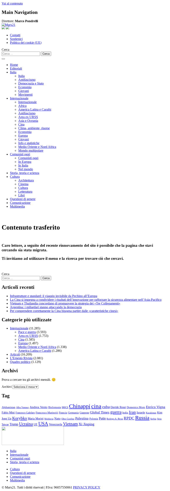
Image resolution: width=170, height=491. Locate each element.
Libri (21, 195)
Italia (13, 72)
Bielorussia (54, 407)
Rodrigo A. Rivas (115, 418)
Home (14, 65)
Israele (141, 412)
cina (96, 406)
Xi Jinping (86, 424)
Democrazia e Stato (31, 83)
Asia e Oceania (28, 120)
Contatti (15, 35)
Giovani (23, 91)
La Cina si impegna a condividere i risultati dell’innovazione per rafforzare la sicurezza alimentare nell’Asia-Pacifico (86, 299)
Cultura (15, 176)
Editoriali (16, 68)
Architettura (26, 180)
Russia (142, 418)
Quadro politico (20, 362)
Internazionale (19, 98)
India (125, 412)
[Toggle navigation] (3, 58)
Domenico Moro (136, 407)
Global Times (99, 412)
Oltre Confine (67, 418)
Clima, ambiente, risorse (34, 128)
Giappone (84, 412)
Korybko (19, 418)
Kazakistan (151, 413)
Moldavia (48, 418)
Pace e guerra (27, 332)
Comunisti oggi (20, 154)
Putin (102, 418)
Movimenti (25, 94)
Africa (22, 106)
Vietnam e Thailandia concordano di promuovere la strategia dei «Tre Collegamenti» (65, 303)
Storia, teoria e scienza (24, 173)
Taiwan (5, 424)
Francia (63, 412)
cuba (106, 407)
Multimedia (17, 206)
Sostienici (16, 39)
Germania (73, 412)
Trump (14, 424)
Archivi (7, 386)
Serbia (153, 419)
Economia (25, 87)
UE (36, 424)
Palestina (82, 418)
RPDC (129, 418)
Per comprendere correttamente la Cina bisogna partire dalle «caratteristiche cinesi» (64, 311)
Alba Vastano (22, 407)
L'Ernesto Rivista (21, 358)
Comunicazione (20, 202)
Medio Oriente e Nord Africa (37, 147)
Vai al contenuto (12, 3)
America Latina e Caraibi (34, 109)
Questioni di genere (22, 199)
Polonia (93, 418)
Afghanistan (8, 407)
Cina (21, 124)
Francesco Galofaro (25, 412)
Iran (132, 412)
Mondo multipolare (30, 150)
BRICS (65, 407)
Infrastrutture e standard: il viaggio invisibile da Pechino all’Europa (53, 296)
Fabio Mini (8, 412)
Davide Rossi (118, 407)
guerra (115, 412)
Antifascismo (26, 79)
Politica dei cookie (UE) (25, 42)
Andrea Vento (38, 407)
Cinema (23, 184)
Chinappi (79, 406)
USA (43, 423)
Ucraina (26, 423)
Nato (57, 418)
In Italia (23, 165)
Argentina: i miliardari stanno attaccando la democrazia (46, 307)
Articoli (15, 354)
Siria (159, 418)
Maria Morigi (36, 418)
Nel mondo (25, 169)
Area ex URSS (28, 117)
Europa (23, 135)
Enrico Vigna (155, 407)
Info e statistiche (28, 143)
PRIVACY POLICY (86, 487)
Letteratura (25, 191)
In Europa (24, 161)
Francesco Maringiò (47, 412)
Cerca (5, 49)
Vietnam (70, 423)
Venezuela (55, 424)
